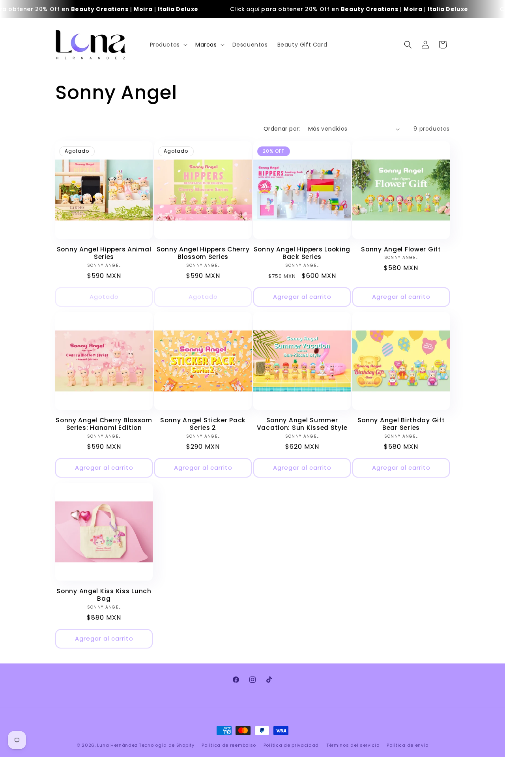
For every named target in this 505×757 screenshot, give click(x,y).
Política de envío (407, 745)
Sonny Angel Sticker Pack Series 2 (203, 424)
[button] (168, 44)
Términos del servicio (353, 745)
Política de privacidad (291, 745)
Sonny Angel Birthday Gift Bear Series (401, 424)
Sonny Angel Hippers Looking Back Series (302, 253)
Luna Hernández (118, 745)
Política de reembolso (229, 745)
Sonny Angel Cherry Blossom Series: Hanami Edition (104, 424)
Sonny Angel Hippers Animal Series (104, 253)
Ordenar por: (282, 129)
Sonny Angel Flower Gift (401, 249)
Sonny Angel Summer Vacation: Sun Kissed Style (302, 424)
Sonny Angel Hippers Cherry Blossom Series (203, 253)
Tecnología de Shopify (167, 745)
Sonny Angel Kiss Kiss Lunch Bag (103, 595)
